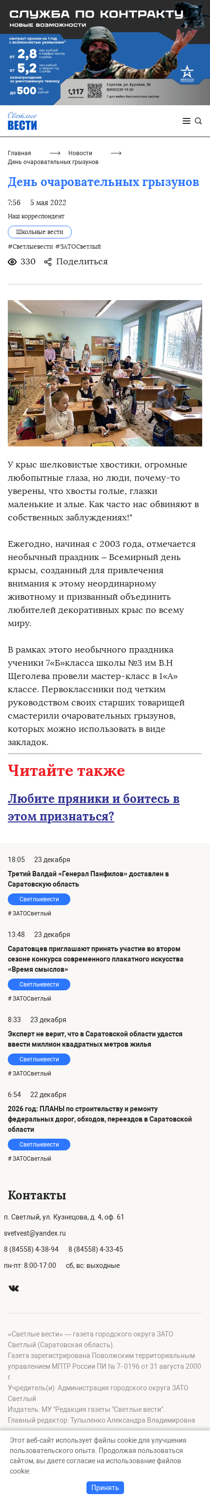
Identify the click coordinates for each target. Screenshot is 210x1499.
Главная (19, 153)
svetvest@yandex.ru (35, 1233)
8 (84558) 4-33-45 (95, 1249)
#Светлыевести (30, 246)
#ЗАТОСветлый (78, 246)
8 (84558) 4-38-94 (31, 1249)
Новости (80, 153)
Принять (105, 1488)
